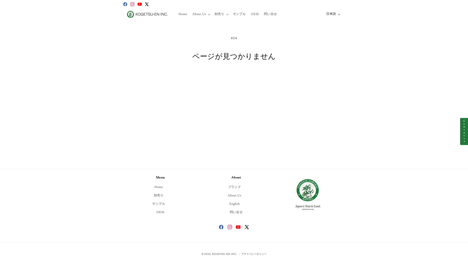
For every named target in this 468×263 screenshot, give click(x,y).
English (234, 204)
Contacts (464, 131)
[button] (201, 14)
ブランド (234, 187)
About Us (234, 195)
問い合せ (236, 212)
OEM (160, 212)
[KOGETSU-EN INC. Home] (307, 194)
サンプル (158, 204)
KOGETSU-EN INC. (224, 254)
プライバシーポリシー (254, 254)
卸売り (159, 195)
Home (158, 187)
